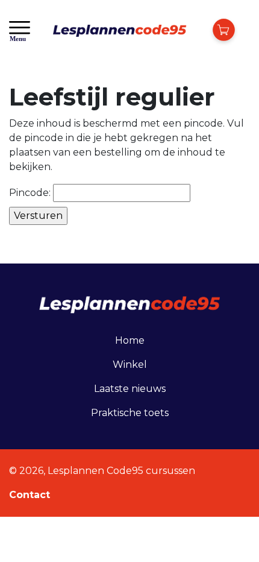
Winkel (130, 364)
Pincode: (31, 192)
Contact (29, 494)
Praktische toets (130, 412)
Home (130, 340)
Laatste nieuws (130, 388)
